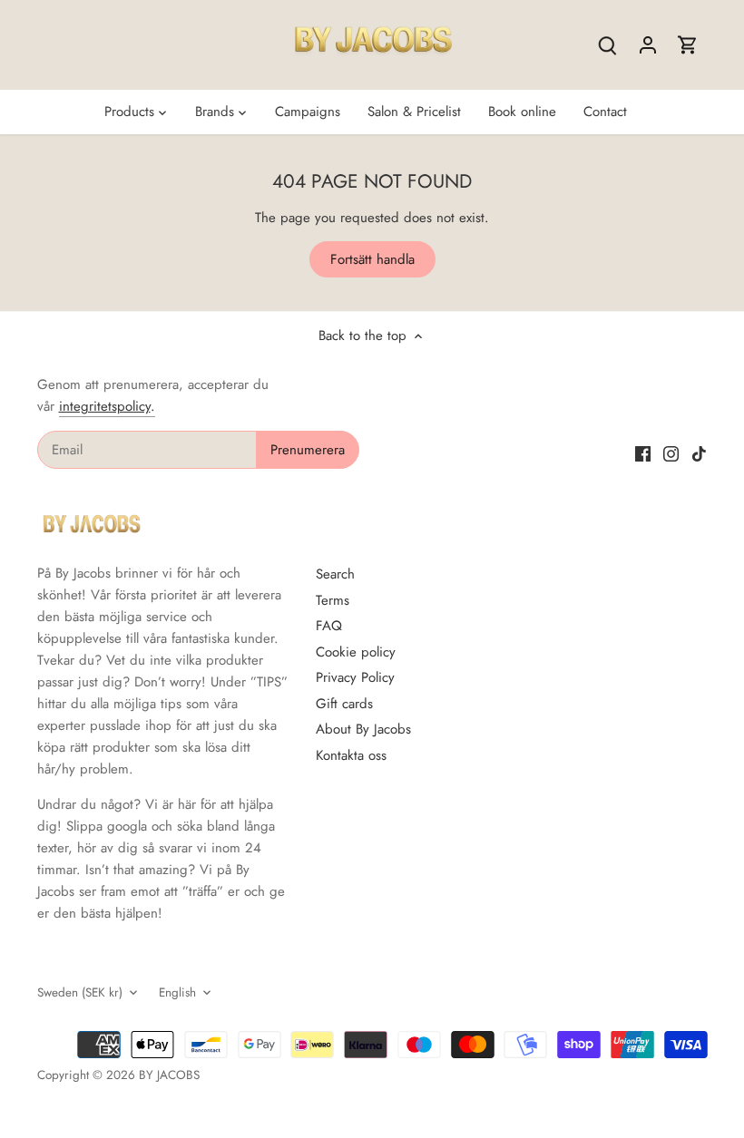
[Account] (648, 45)
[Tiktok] (699, 452)
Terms (332, 600)
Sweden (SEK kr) (79, 993)
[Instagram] (671, 452)
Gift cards (344, 704)
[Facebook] (643, 452)
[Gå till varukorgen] (688, 45)
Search (335, 574)
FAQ (329, 626)
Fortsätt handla (372, 259)
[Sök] (608, 45)
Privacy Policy (355, 677)
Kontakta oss (351, 755)
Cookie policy (356, 652)
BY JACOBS (169, 1075)
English (177, 993)
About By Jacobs (363, 729)
